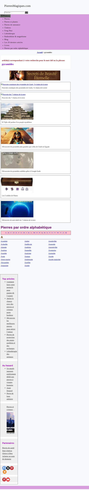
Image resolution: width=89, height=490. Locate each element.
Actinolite (4, 244)
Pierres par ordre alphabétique (16, 48)
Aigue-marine (5, 259)
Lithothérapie (9, 33)
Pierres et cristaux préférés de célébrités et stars (11, 408)
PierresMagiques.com (17, 6)
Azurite (51, 256)
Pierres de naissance (12, 25)
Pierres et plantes (11, 22)
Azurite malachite (54, 259)
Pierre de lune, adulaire (10, 396)
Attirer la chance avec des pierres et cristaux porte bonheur (10, 306)
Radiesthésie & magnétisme (15, 36)
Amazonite (4, 266)
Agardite (4, 253)
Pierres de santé (8, 448)
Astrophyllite (52, 247)
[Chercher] (26, 12)
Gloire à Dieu (7, 453)
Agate (3, 256)
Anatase (27, 256)
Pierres (7, 19)
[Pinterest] (12, 468)
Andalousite (29, 259)
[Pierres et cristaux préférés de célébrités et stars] (10, 423)
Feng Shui (8, 31)
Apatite (27, 266)
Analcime (28, 253)
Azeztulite (51, 253)
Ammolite (28, 250)
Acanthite (4, 241)
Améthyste (28, 244)
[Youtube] (8, 479)
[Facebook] (4, 468)
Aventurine (52, 250)
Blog (6, 39)
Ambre (27, 241)
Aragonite (51, 244)
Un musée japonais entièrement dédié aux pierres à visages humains (11, 377)
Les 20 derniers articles (13, 42)
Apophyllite (52, 241)
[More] (4, 472)
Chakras (7, 28)
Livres (6, 45)
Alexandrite (5, 263)
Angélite (27, 263)
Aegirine (4, 250)
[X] (8, 468)
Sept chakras (7, 451)
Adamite (4, 247)
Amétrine (28, 247)
